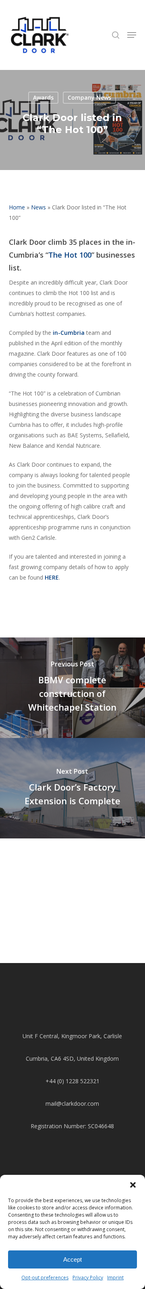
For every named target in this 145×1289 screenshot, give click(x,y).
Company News (89, 97)
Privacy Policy (87, 1277)
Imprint (115, 1277)
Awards (43, 97)
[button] (133, 1185)
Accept (72, 1259)
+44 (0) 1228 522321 (72, 1081)
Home (17, 207)
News (38, 207)
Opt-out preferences (44, 1277)
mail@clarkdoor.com (72, 1103)
